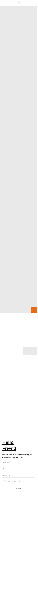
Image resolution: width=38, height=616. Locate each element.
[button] (19, 2)
